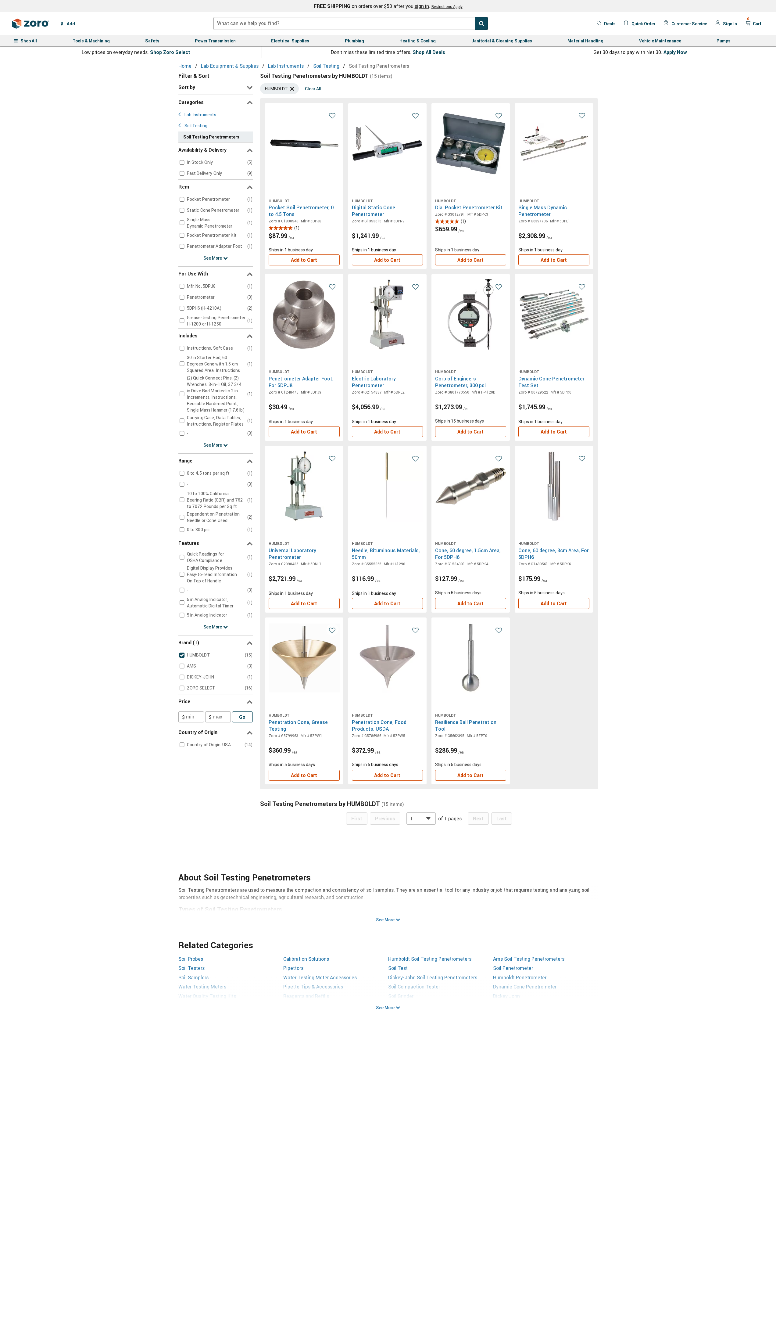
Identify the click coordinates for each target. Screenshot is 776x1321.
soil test (398, 968)
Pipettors (293, 968)
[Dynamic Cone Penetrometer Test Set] (553, 314)
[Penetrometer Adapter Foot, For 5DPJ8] (304, 314)
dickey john (506, 996)
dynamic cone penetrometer (524, 986)
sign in (422, 6)
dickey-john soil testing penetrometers (432, 977)
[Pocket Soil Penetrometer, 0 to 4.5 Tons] (304, 143)
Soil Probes (190, 959)
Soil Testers (191, 968)
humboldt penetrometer (519, 977)
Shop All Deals (429, 52)
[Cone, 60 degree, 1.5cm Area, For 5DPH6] (470, 486)
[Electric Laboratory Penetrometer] (387, 314)
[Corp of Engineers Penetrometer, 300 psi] (470, 314)
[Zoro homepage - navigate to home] (30, 23)
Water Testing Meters (202, 986)
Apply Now (675, 52)
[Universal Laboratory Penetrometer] (304, 486)
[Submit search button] (481, 23)
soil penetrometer (513, 968)
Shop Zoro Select (170, 52)
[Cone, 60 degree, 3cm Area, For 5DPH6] (553, 486)
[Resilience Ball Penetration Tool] (470, 657)
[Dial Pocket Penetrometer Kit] (470, 143)
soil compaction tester (414, 986)
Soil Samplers (193, 977)
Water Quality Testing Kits (207, 996)
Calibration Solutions (306, 959)
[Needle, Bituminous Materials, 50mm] (387, 486)
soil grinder (400, 996)
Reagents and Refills (306, 996)
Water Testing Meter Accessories (320, 977)
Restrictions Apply (447, 6)
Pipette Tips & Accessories (313, 986)
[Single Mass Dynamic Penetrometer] (553, 143)
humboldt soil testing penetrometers (429, 959)
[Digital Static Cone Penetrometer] (387, 143)
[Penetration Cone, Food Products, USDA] (387, 657)
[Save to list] (332, 115)
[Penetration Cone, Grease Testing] (304, 657)
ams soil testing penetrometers (528, 959)
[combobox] (350, 23)
